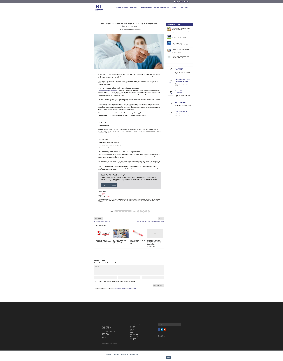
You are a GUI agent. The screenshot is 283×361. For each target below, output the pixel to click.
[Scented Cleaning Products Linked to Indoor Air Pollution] (169, 29)
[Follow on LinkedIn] (162, 329)
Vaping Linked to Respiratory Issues (180, 36)
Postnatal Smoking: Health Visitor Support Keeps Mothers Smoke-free (181, 50)
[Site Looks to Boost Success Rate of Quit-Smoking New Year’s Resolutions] (155, 233)
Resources (173, 7)
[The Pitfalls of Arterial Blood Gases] (138, 233)
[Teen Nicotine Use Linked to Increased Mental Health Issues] (169, 43)
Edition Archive (184, 7)
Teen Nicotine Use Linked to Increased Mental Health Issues (181, 42)
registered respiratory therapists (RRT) (109, 90)
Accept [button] (168, 357)
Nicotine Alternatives (182, 44)
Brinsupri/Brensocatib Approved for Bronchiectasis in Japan (180, 56)
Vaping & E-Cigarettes (182, 37)
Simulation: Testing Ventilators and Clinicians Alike (119, 241)
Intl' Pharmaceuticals (182, 59)
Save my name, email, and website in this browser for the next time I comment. (115, 281)
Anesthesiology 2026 (181, 102)
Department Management (161, 7)
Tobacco (188, 44)
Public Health (133, 7)
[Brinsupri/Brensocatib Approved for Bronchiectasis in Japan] (169, 57)
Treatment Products (146, 7)
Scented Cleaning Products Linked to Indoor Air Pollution (181, 29)
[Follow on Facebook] (159, 329)
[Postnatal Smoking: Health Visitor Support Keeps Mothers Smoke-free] (169, 50)
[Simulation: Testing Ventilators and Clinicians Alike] (121, 233)
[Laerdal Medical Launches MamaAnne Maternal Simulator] (103, 233)
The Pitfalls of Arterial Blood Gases (137, 240)
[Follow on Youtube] (165, 329)
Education (126, 29)
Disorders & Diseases (121, 7)
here (121, 203)
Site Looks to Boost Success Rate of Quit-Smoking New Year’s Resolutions (154, 242)
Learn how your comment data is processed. (125, 288)
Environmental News (182, 31)
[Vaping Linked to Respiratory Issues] (169, 37)
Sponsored (132, 29)
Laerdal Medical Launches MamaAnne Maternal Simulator (103, 241)
